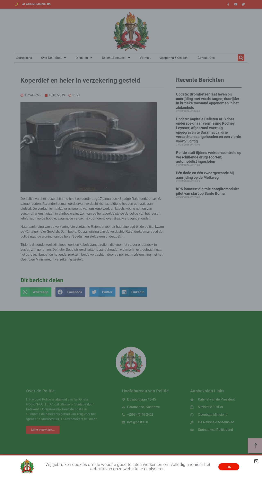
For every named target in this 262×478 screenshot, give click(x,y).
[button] (256, 461)
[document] (131, 239)
